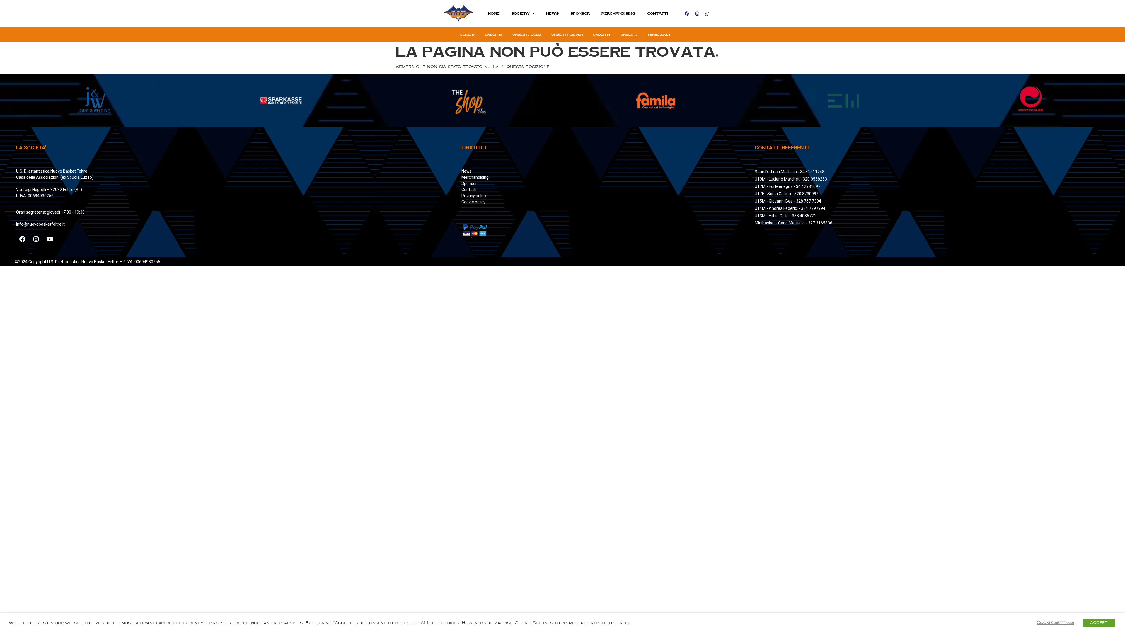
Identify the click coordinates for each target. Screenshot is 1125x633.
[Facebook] (686, 13)
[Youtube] (50, 239)
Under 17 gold (526, 34)
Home (494, 13)
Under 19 (493, 34)
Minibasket (659, 34)
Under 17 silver (567, 34)
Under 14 (601, 34)
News (552, 13)
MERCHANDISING (618, 13)
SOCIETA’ (520, 13)
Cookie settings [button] (1055, 622)
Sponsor (580, 13)
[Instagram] (697, 13)
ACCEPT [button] (1098, 622)
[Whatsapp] (707, 13)
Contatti (657, 13)
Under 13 (629, 34)
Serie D (467, 34)
